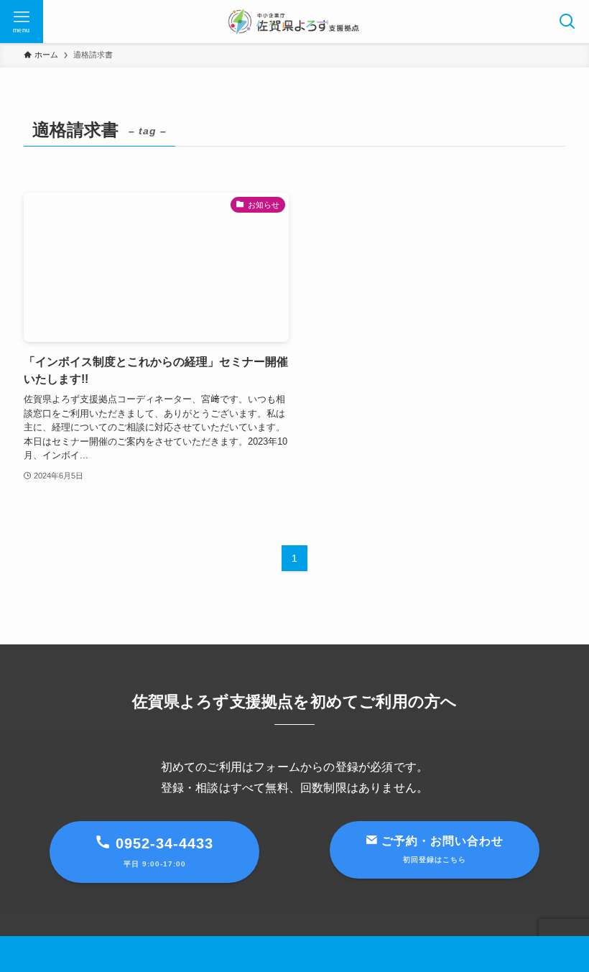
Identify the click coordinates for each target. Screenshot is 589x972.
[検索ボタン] (567, 21)
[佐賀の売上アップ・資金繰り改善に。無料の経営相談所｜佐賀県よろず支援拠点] (294, 21)
